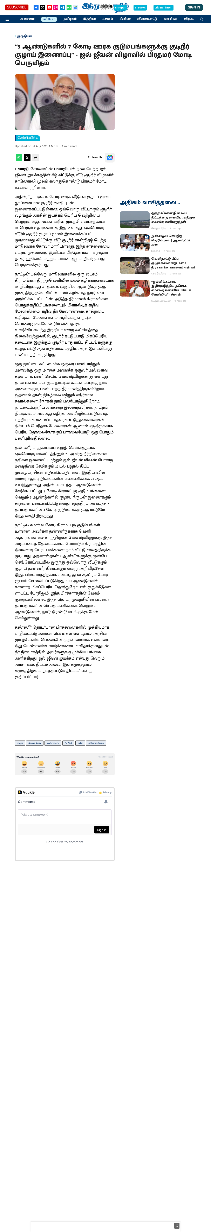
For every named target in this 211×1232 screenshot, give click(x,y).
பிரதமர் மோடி (34, 743)
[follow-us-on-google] (110, 158)
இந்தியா (89, 19)
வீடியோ (190, 19)
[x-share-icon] (27, 160)
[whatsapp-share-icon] (19, 160)
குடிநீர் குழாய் (53, 743)
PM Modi (68, 743)
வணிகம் (170, 19)
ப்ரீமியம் (49, 19)
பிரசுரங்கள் (163, 8)
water (80, 743)
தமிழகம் (70, 19)
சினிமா (125, 19)
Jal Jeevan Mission (96, 743)
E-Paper (120, 8)
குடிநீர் (20, 743)
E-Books (140, 8)
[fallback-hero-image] (135, 219)
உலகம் (107, 19)
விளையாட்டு (147, 19)
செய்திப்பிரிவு (28, 138)
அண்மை (27, 19)
